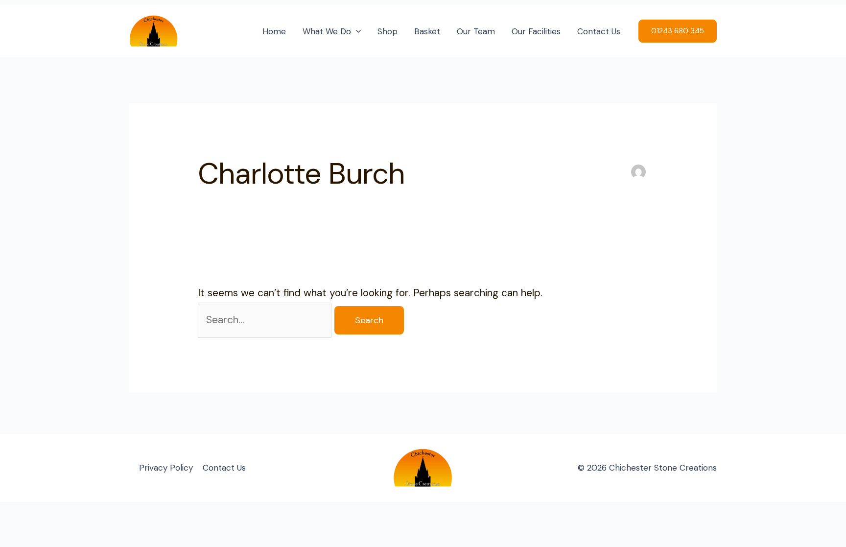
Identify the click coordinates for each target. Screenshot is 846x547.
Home (274, 31)
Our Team (476, 31)
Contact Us (598, 31)
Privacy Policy (166, 467)
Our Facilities (536, 31)
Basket (427, 31)
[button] (356, 31)
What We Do (327, 31)
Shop (387, 31)
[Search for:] (266, 320)
